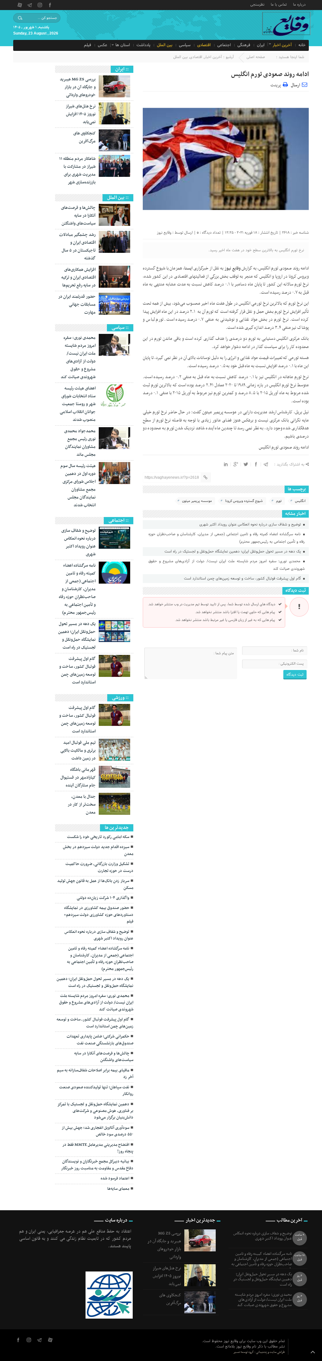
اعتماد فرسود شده (115, 1178)
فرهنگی (243, 45)
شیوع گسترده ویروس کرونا (244, 501)
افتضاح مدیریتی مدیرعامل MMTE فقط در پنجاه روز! (97, 1148)
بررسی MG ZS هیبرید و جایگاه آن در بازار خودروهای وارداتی (78, 87)
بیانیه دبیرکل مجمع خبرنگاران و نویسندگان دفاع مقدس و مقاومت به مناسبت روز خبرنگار (97, 1165)
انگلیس (300, 501)
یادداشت (143, 45)
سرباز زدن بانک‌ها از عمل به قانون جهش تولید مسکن (95, 884)
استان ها (122, 45)
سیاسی (185, 45)
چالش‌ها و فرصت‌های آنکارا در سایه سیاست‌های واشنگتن (78, 215)
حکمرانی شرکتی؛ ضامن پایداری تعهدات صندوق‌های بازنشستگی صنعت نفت (100, 1040)
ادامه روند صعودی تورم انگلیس (270, 74)
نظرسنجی (257, 4)
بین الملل (164, 45)
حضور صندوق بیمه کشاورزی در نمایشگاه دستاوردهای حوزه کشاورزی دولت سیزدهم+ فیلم (98, 915)
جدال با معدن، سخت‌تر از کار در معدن (82, 804)
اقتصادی (204, 45)
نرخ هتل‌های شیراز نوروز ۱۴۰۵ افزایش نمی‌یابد (81, 114)
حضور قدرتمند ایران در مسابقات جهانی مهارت (77, 304)
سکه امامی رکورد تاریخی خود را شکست (98, 837)
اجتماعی (224, 45)
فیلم (87, 45)
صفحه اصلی (256, 57)
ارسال (295, 85)
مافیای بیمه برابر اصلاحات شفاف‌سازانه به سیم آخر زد (95, 1074)
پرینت (276, 84)
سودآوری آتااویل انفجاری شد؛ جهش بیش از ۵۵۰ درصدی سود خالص (97, 1131)
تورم (279, 501)
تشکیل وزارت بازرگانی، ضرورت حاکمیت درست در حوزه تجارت (99, 867)
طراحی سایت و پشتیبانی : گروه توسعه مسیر (259, 1352)
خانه (302, 45)
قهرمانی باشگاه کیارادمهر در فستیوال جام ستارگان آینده (78, 777)
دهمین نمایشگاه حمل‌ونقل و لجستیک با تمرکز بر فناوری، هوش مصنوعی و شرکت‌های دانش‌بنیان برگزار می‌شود (95, 1111)
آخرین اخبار (282, 45)
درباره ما (299, 4)
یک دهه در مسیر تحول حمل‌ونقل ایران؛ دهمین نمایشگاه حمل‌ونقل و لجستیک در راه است (233, 551)
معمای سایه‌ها (118, 1188)
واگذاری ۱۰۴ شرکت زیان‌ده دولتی (103, 898)
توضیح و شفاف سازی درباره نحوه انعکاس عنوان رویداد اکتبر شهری (250, 524)
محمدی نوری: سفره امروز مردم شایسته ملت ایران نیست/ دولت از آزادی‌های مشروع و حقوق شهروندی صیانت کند (226, 565)
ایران (260, 45)
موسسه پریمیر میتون (197, 501)
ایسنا (188, 268)
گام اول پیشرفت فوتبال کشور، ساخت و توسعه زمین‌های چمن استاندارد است (243, 578)
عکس (102, 45)
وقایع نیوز (164, 232)
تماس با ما (279, 4)
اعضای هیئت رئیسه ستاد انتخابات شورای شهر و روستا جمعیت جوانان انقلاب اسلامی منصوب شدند (78, 404)
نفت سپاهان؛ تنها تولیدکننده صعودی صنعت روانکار (96, 1090)
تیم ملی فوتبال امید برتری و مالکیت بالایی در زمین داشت (78, 750)
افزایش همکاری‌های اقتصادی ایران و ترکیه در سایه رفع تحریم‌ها (78, 277)
